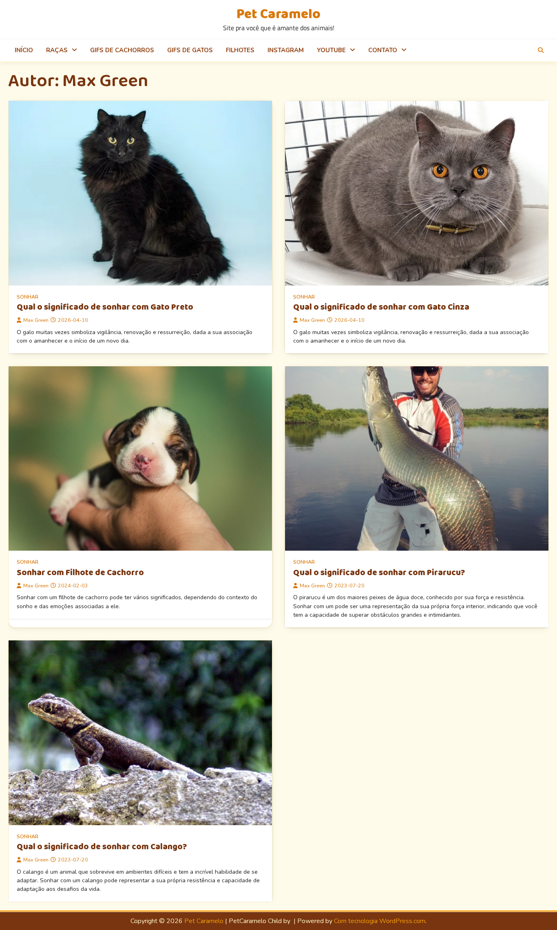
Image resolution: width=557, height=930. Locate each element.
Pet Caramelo (278, 14)
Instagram (285, 50)
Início (24, 50)
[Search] (541, 50)
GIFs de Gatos (190, 50)
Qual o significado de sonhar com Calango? (102, 847)
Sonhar (27, 297)
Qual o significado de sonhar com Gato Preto (105, 307)
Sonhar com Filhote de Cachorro (80, 573)
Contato (382, 50)
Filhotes (240, 50)
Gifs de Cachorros (122, 50)
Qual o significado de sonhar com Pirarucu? (379, 573)
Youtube (331, 50)
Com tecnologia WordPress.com (379, 921)
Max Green (36, 320)
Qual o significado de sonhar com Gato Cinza (381, 307)
